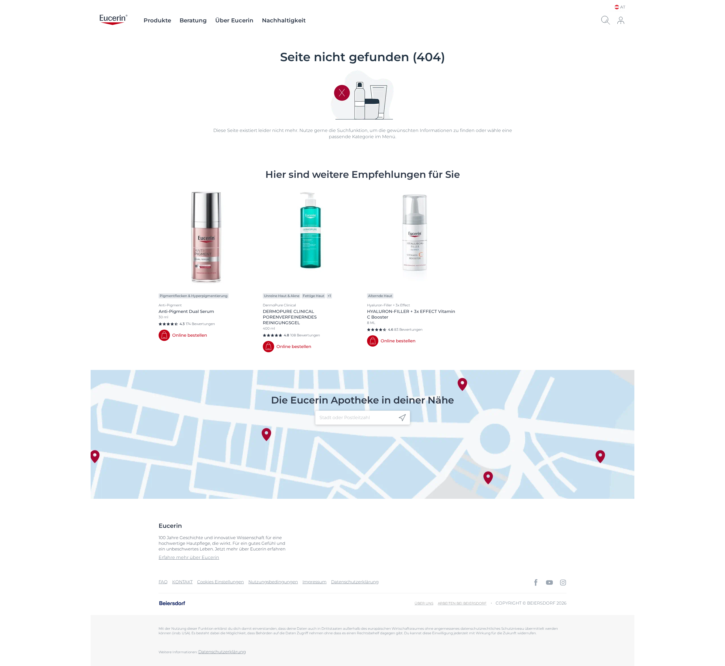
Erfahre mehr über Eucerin (189, 557)
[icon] (402, 417)
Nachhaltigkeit (284, 20)
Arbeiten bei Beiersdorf (462, 603)
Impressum (314, 581)
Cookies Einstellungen (220, 581)
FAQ (163, 581)
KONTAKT (182, 581)
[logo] (113, 20)
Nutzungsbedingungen (273, 581)
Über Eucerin (234, 20)
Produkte (157, 20)
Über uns (424, 603)
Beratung (193, 20)
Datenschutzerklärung (355, 581)
